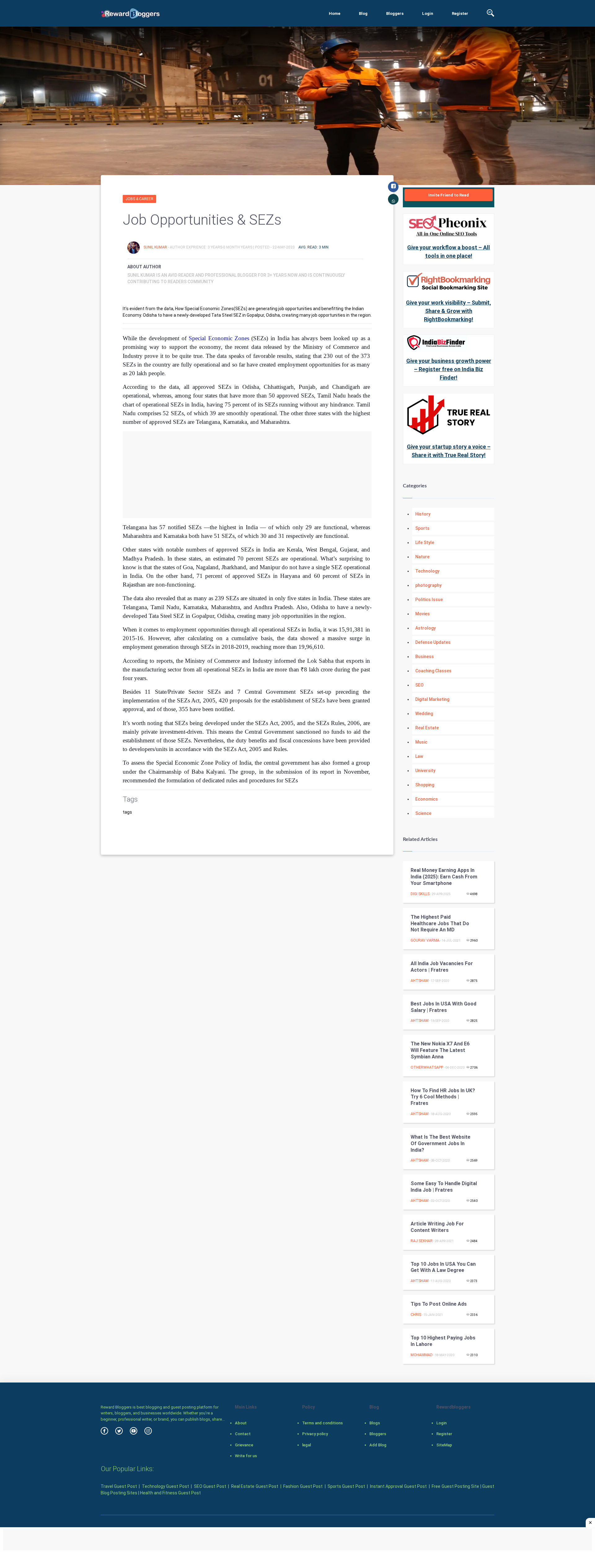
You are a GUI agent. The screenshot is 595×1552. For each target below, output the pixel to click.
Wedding (424, 713)
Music (421, 742)
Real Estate (427, 727)
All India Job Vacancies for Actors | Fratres (442, 967)
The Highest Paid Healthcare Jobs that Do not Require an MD (440, 923)
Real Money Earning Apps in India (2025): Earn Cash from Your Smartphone (444, 876)
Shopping (424, 784)
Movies (422, 613)
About (241, 1423)
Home (334, 13)
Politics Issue (429, 599)
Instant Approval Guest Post (398, 1486)
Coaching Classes (433, 670)
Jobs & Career (139, 199)
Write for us (246, 1455)
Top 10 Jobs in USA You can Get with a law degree (443, 1267)
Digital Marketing (432, 699)
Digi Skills (420, 894)
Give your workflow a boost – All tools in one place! (448, 251)
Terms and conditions (322, 1423)
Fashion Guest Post (303, 1486)
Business (424, 656)
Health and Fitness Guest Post (170, 1492)
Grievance (244, 1445)
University (425, 770)
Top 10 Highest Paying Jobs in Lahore (443, 1341)
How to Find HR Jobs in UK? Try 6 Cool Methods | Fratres (443, 1097)
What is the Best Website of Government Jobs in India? (440, 1143)
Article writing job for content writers (437, 1227)
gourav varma (425, 940)
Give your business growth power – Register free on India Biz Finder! (448, 369)
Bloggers (394, 13)
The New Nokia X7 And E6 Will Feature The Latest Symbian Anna (440, 1050)
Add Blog (377, 1445)
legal (306, 1445)
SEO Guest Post (210, 1486)
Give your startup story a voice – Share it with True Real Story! (449, 450)
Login (427, 13)
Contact (243, 1433)
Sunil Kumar (155, 247)
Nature (422, 556)
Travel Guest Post (119, 1486)
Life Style (424, 542)
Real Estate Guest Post (254, 1486)
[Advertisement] (247, 474)
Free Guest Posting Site (455, 1486)
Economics (426, 799)
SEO (419, 685)
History (422, 514)
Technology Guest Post (165, 1486)
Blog (363, 13)
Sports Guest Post (346, 1486)
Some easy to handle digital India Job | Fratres (444, 1186)
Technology (427, 571)
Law (419, 756)
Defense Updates (433, 642)
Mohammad (422, 1355)
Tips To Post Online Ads (439, 1304)
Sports (422, 528)
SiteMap (444, 1445)
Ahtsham (420, 980)
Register (460, 13)
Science (423, 813)
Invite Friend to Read (448, 195)
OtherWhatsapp (427, 1067)
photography (428, 585)
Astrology (425, 628)
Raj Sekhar (422, 1241)
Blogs (374, 1423)
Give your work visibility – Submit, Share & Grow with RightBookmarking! (448, 311)
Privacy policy (315, 1433)
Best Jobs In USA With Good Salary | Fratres (443, 1007)
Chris (416, 1314)
